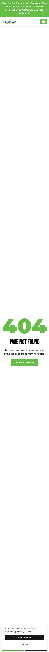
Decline (24, 644)
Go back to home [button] (24, 362)
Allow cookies (24, 637)
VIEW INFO (25, 13)
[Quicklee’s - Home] (20, 21)
